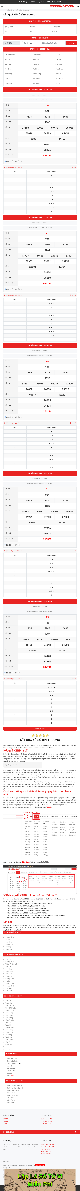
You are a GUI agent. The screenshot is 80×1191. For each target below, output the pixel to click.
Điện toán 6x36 (12, 1061)
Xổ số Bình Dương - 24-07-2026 (40, 601)
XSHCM (15, 904)
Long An (8, 1023)
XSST (37, 908)
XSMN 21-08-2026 (47, 100)
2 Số (15, 161)
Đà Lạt (7, 1049)
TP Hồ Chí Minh (10, 1008)
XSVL (14, 913)
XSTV (39, 913)
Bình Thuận (9, 1027)
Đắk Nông (8, 988)
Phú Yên (8, 966)
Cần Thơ (8, 1042)
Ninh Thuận (9, 983)
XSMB (5, 1119)
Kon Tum (8, 991)
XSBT (14, 906)
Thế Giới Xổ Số (46, 1154)
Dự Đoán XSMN (46, 1121)
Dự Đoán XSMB (46, 1119)
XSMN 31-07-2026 (47, 483)
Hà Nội (7, 939)
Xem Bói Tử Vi (46, 1152)
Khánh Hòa (9, 971)
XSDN (14, 908)
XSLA (31, 915)
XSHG (56, 915)
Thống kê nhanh (12, 1093)
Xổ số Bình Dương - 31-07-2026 (40, 473)
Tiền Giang (9, 1015)
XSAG (26, 911)
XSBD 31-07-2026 (42, 478)
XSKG (29, 918)
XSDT (31, 904)
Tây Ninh (8, 1037)
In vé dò (73, 167)
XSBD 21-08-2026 (42, 95)
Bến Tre (8, 1001)
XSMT (5, 1124)
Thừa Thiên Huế (11, 964)
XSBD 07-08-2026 (42, 351)
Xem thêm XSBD (40, 729)
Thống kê (19, 167)
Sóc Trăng (9, 1040)
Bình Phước (9, 1020)
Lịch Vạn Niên (46, 1149)
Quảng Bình (9, 979)
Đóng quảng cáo (40, 1165)
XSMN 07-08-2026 (47, 355)
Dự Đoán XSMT (46, 1124)
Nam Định (8, 947)
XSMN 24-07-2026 (47, 611)
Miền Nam (10, 1103)
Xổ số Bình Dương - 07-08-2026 (40, 345)
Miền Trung (11, 1100)
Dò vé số (71, 43)
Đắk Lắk (8, 959)
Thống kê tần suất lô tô (15, 1088)
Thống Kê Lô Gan (13, 1090)
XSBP (42, 915)
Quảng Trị (8, 976)
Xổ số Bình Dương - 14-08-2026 (40, 218)
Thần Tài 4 (11, 1059)
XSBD (34, 95)
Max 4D (10, 1066)
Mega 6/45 (11, 1068)
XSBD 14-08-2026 (42, 223)
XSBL (36, 906)
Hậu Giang (9, 1018)
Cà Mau (8, 1047)
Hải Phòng (9, 944)
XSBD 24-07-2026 (42, 606)
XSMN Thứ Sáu (36, 100)
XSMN (29, 100)
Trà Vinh (8, 1025)
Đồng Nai (8, 1044)
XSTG (16, 918)
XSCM (44, 904)
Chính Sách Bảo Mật (48, 1147)
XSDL (42, 918)
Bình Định (8, 974)
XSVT (25, 906)
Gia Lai (7, 981)
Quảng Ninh (9, 937)
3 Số (20, 161)
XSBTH (37, 911)
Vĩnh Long (9, 1030)
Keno (10, 1076)
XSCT (26, 908)
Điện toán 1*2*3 (13, 1063)
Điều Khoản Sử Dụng (48, 1145)
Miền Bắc (10, 1098)
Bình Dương (9, 1010)
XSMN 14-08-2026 (47, 228)
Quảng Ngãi (9, 986)
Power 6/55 (11, 1071)
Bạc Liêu (8, 1005)
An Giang (8, 1035)
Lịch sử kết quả (9, 167)
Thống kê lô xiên (13, 1095)
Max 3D (9, 1073)
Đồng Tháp (9, 1032)
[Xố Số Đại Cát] (62, 6)
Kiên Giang (9, 1013)
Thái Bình (8, 949)
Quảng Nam (9, 962)
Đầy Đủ (8, 161)
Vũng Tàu (9, 1003)
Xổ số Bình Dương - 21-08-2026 (40, 90)
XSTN (14, 911)
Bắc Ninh (8, 942)
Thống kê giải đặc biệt (15, 1086)
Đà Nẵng (8, 969)
